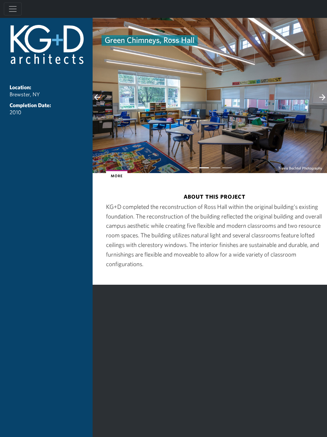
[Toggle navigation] (13, 9)
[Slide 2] (215, 167)
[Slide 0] (192, 167)
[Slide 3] (227, 167)
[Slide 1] (204, 167)
